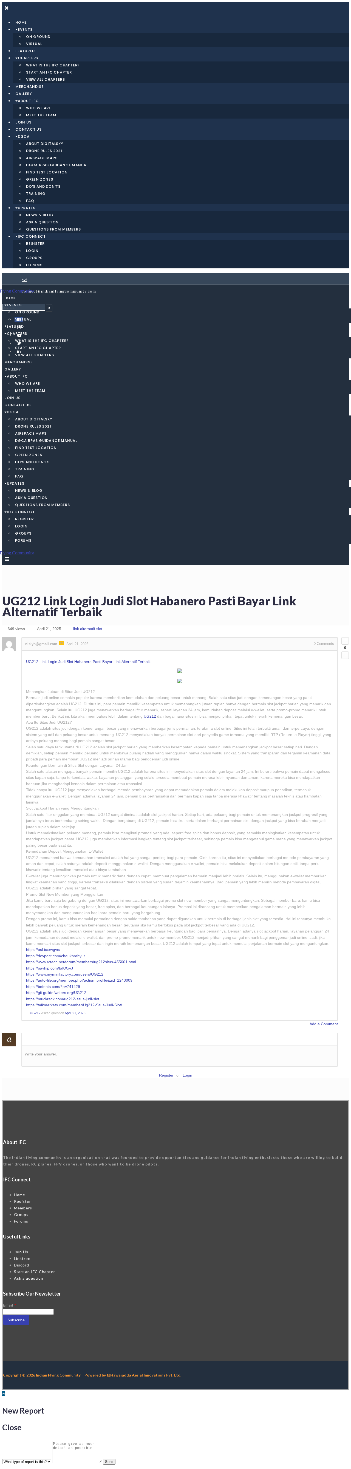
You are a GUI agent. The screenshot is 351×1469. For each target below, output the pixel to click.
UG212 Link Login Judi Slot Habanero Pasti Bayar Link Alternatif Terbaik (88, 661)
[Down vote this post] (345, 655)
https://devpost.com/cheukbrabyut (55, 956)
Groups (34, 257)
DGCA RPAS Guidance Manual (57, 165)
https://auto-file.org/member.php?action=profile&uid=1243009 (79, 980)
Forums (34, 265)
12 (61, 643)
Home (21, 22)
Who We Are (38, 108)
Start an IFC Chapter (49, 72)
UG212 (150, 716)
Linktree (22, 1258)
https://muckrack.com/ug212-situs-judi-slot (62, 999)
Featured (25, 51)
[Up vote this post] (345, 641)
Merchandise (29, 86)
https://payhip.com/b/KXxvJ (49, 968)
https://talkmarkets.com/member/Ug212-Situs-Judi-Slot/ (74, 1005)
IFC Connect (32, 236)
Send (109, 1462)
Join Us (23, 122)
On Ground (38, 36)
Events (25, 29)
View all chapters (45, 79)
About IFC (28, 100)
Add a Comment (324, 1024)
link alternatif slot (87, 629)
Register (35, 243)
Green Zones (39, 179)
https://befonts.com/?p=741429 (53, 986)
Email (9, 1305)
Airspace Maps (41, 158)
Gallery (23, 93)
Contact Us (28, 129)
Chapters (28, 58)
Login (32, 250)
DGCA (24, 136)
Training (35, 193)
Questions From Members (53, 229)
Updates (26, 207)
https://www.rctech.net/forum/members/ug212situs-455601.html (81, 962)
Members (23, 1208)
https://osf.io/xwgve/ (43, 949)
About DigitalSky (44, 143)
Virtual (34, 43)
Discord (21, 1265)
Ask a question (42, 222)
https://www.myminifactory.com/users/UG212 (64, 974)
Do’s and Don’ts (43, 186)
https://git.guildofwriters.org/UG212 (56, 992)
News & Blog (39, 215)
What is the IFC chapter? (53, 65)
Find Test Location (46, 172)
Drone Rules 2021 (44, 150)
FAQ (30, 200)
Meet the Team (41, 115)
